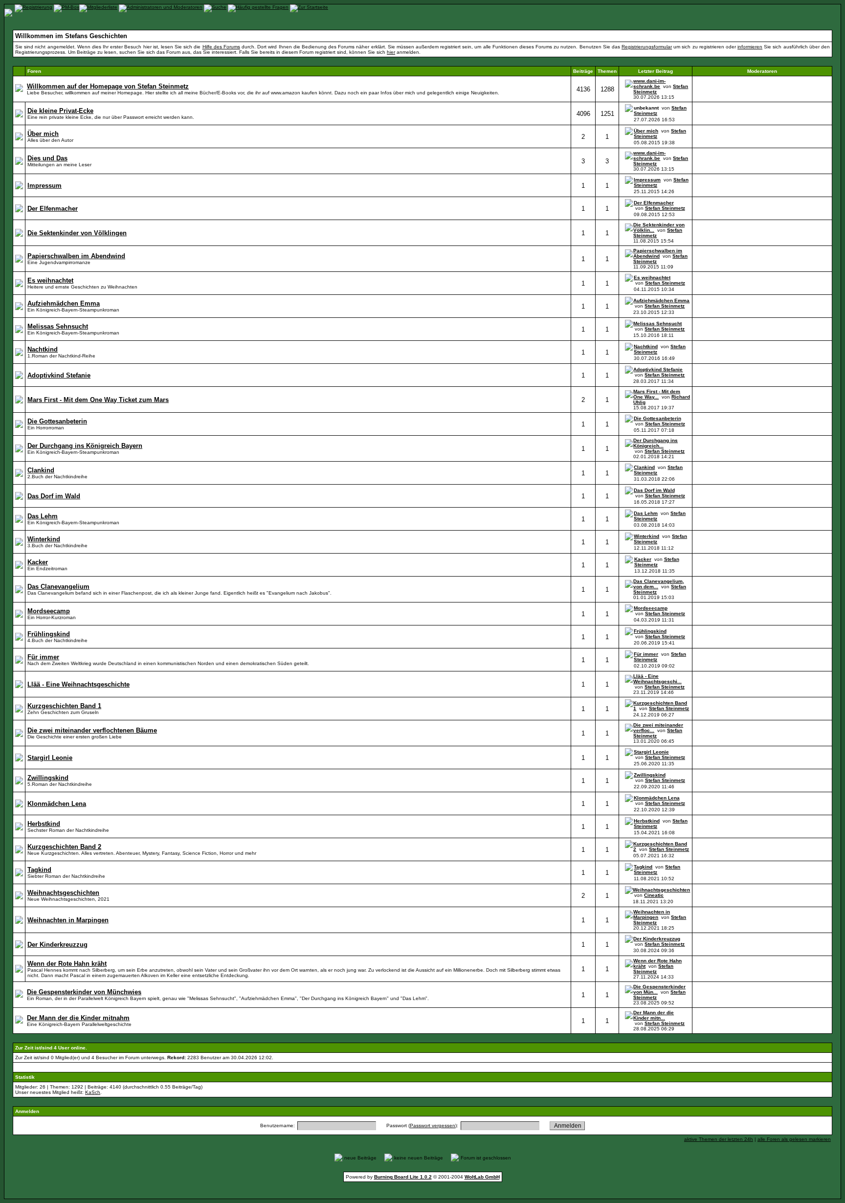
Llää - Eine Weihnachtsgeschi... (657, 678)
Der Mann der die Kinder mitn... (653, 1015)
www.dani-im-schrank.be (649, 83)
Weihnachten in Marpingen (651, 914)
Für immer (646, 654)
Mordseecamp (650, 608)
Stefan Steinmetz (665, 208)
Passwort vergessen (432, 1125)
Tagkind (643, 866)
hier (391, 52)
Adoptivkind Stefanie (658, 369)
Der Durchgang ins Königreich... (655, 443)
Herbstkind (647, 821)
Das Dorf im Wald (654, 490)
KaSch (92, 1092)
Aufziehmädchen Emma (661, 300)
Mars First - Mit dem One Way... (656, 394)
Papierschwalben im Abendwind (657, 253)
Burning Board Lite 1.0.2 (403, 1177)
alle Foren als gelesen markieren (794, 1139)
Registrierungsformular (647, 46)
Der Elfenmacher (654, 202)
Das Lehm (646, 513)
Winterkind (646, 536)
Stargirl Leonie (651, 752)
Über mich (646, 131)
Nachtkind (646, 346)
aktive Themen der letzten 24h (718, 1139)
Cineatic (654, 895)
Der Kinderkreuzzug (656, 938)
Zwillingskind (650, 775)
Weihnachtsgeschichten (661, 889)
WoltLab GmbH (482, 1177)
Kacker (642, 559)
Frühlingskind (650, 631)
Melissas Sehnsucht (657, 323)
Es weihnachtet (652, 277)
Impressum (647, 179)
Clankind (644, 467)
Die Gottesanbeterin (657, 418)
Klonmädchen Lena (657, 798)
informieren (749, 46)
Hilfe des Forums (221, 46)
